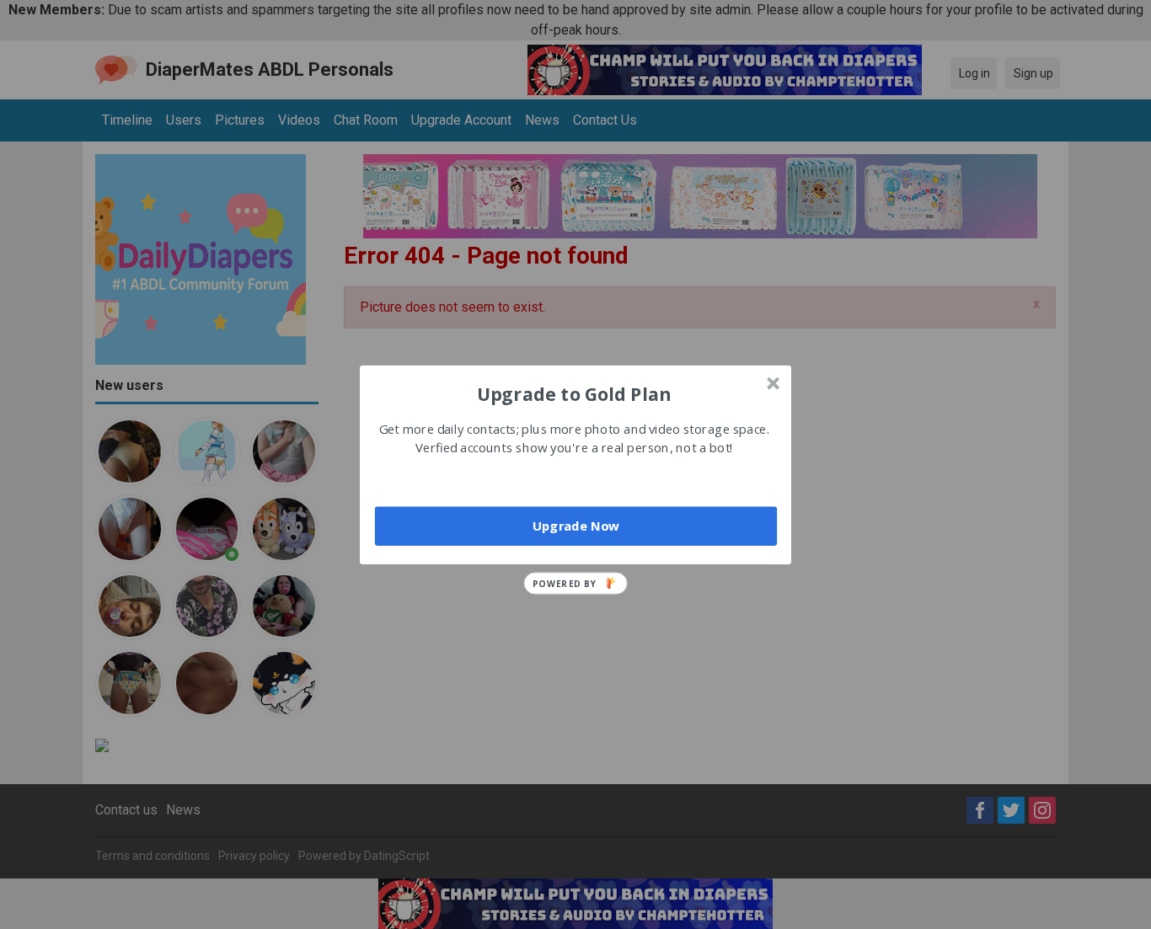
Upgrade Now (576, 525)
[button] (573, 393)
